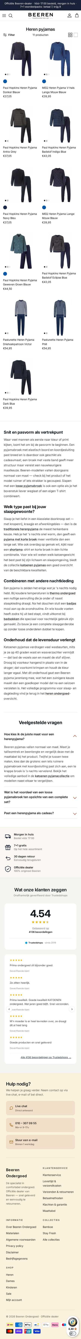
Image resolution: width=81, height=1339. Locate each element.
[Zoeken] (12, 15)
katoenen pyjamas (33, 565)
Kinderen (11, 1287)
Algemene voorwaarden (20, 1239)
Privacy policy (14, 1245)
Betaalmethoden (53, 1198)
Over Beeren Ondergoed (21, 1226)
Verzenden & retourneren (58, 1191)
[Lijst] (75, 35)
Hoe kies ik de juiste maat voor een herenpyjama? (29, 736)
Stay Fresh (49, 1233)
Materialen (12, 1233)
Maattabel (49, 1210)
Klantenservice (52, 1175)
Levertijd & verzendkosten (52, 1183)
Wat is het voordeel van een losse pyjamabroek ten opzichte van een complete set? (36, 797)
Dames (10, 1280)
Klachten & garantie (55, 1204)
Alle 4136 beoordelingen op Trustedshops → (46, 1057)
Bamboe (48, 1226)
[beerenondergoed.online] (40, 15)
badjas (71, 603)
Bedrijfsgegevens (17, 1258)
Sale (8, 1293)
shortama (16, 549)
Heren (9, 1274)
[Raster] (70, 35)
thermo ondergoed (63, 593)
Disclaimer (12, 1252)
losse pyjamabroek (29, 486)
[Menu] (4, 15)
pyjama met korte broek (20, 539)
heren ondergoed (57, 693)
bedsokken (11, 619)
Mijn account (14, 1299)
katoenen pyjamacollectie (52, 776)
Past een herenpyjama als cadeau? (29, 813)
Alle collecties (51, 1239)
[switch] (72, 1333)
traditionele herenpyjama (21, 529)
